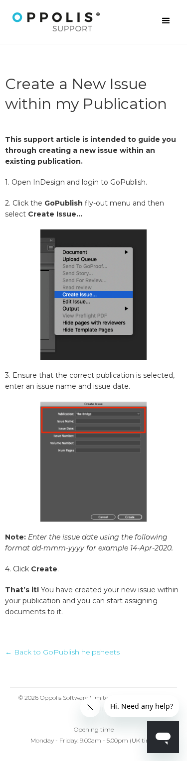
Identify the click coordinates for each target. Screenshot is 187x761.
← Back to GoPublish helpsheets (62, 652)
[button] (166, 21)
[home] (56, 22)
